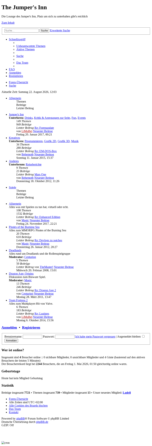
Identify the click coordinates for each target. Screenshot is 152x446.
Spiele (12, 187)
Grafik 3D (64, 141)
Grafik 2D (50, 141)
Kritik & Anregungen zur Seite (52, 117)
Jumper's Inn (16, 114)
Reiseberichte (34, 164)
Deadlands (15, 250)
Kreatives (14, 137)
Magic (25, 220)
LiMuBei (27, 131)
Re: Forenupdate (44, 127)
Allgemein (15, 98)
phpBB (20, 418)
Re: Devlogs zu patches (48, 240)
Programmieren (34, 141)
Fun (74, 117)
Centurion (30, 257)
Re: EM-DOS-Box (45, 151)
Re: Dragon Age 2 (45, 290)
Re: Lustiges (41, 313)
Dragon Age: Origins (21, 273)
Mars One (40, 174)
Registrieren (31, 327)
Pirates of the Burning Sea (24, 227)
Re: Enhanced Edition (47, 217)
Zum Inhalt (7, 22)
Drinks (29, 117)
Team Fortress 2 (18, 300)
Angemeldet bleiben (129, 336)
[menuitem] (30, 46)
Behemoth (28, 154)
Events (82, 117)
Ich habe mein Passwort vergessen (95, 336)
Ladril (127, 392)
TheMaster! (46, 267)
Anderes (14, 161)
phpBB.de (42, 421)
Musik (75, 141)
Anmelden (9, 327)
